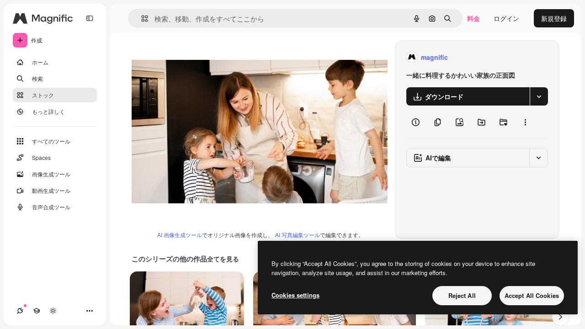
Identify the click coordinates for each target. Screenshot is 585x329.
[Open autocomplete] (141, 18)
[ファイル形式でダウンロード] (539, 96)
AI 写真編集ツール (297, 235)
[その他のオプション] (525, 122)
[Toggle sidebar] (89, 18)
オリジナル (194, 57)
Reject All (462, 295)
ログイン (506, 18)
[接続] (20, 310)
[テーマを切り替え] (53, 310)
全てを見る (223, 258)
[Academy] (36, 310)
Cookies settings (295, 295)
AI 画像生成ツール (179, 235)
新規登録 (554, 18)
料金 (473, 18)
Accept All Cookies (532, 295)
